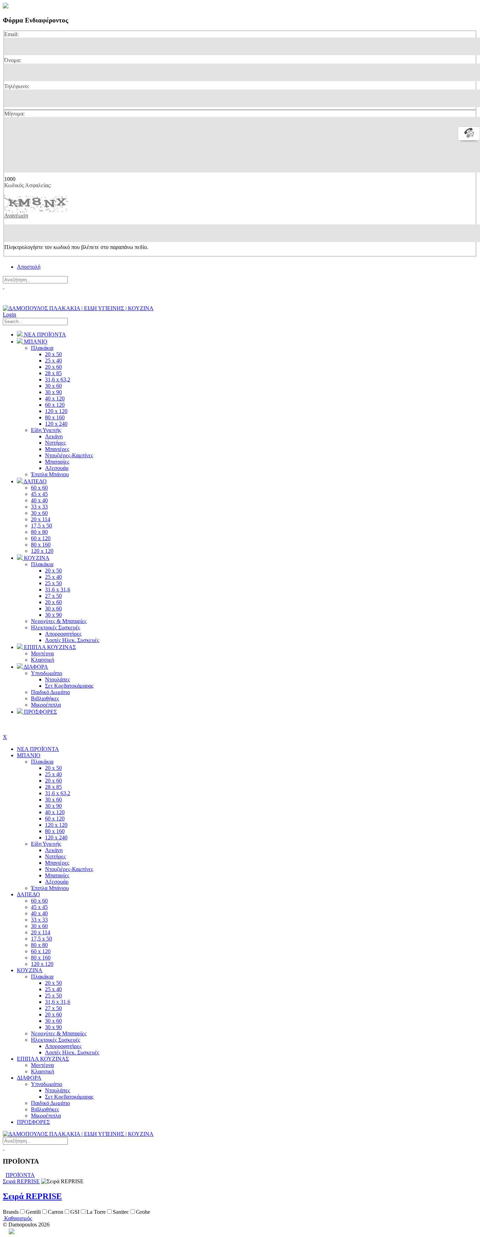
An (6, 1231)
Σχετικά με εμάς (21, 300)
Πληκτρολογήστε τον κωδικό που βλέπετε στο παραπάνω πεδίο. (76, 247)
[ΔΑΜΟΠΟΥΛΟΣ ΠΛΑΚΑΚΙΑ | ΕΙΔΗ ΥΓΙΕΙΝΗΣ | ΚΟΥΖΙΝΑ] (78, 308)
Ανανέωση (16, 215)
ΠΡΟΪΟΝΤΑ (20, 1175)
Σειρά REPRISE (21, 1181)
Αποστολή (28, 267)
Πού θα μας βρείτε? (27, 293)
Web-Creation (43, 1231)
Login (9, 315)
